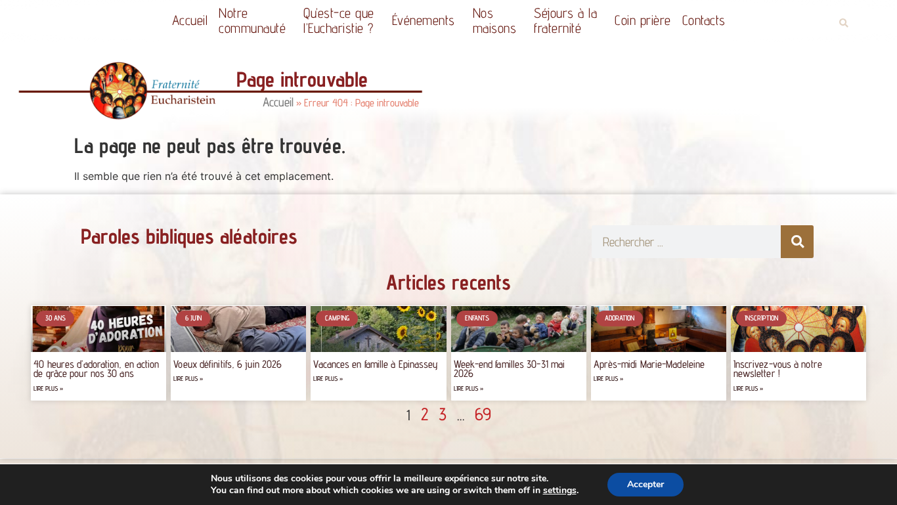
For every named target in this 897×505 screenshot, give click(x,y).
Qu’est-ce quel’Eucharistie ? (338, 20)
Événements (423, 20)
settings (560, 490)
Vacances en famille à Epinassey (375, 364)
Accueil (190, 20)
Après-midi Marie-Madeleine (649, 364)
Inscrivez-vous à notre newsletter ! (777, 369)
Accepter (645, 484)
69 (483, 413)
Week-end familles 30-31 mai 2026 (509, 369)
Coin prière (643, 20)
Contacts (704, 20)
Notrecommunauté (252, 20)
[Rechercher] (797, 241)
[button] (843, 23)
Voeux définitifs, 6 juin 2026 (227, 364)
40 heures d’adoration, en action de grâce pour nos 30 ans (96, 369)
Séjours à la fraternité (565, 20)
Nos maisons (495, 20)
